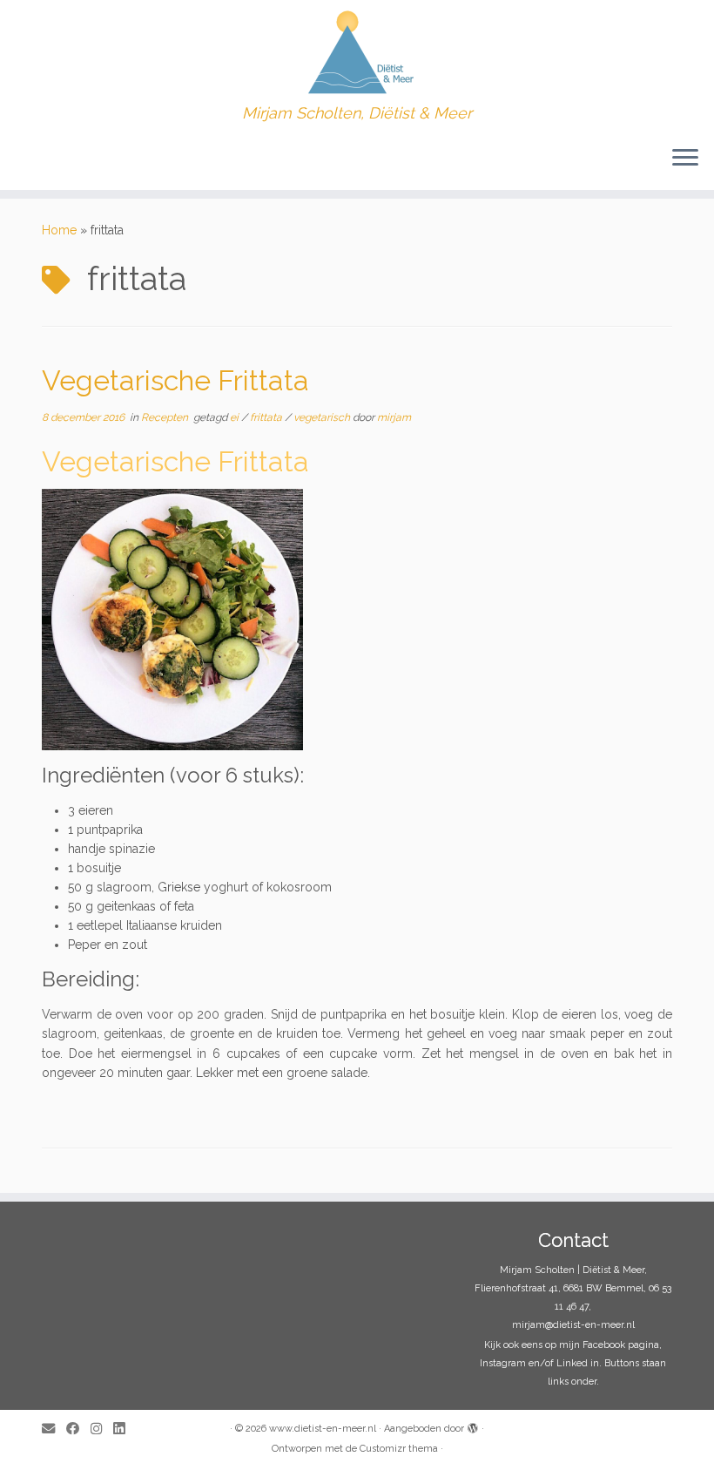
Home (59, 230)
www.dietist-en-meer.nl (322, 1428)
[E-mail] (54, 1429)
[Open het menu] (685, 159)
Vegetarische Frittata (175, 380)
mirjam (394, 417)
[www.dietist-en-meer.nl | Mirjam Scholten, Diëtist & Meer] (357, 52)
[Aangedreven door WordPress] (473, 1425)
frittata (267, 417)
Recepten (166, 417)
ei (235, 417)
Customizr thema (399, 1448)
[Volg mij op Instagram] (102, 1429)
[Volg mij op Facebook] (78, 1429)
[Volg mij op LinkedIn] (124, 1429)
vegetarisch (323, 417)
